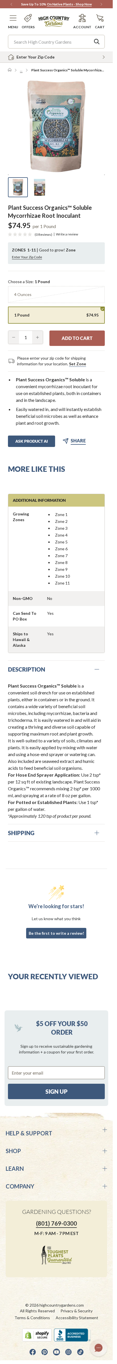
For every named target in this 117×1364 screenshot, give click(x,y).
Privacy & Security (76, 1310)
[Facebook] (32, 1352)
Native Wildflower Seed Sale (43, 4)
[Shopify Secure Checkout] (37, 1335)
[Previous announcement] (11, 4)
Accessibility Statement (77, 1317)
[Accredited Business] (72, 1335)
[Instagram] (68, 1352)
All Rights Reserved (37, 1310)
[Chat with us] (98, 1347)
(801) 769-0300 (56, 1223)
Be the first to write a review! (56, 933)
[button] (13, 21)
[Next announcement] (101, 4)
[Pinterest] (44, 1352)
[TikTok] (80, 1352)
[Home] (9, 70)
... (21, 70)
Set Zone (77, 363)
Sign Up (56, 1091)
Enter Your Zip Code (27, 257)
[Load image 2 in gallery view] (39, 187)
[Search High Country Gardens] (97, 42)
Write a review (67, 234)
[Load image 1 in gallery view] (18, 187)
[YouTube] (56, 1352)
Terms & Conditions (32, 1317)
